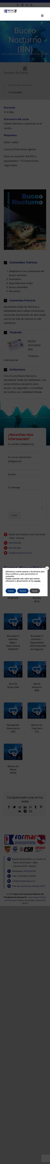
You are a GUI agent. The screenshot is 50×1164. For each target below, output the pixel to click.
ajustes (37, 581)
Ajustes (34, 591)
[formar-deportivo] (10, 10)
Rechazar (23, 591)
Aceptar (11, 591)
